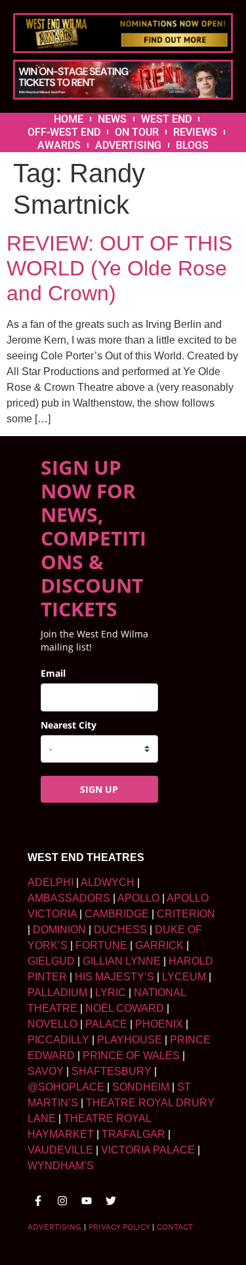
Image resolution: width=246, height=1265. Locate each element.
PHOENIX (159, 1024)
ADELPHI (50, 882)
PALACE (106, 1024)
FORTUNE (101, 945)
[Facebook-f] (38, 1200)
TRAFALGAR (133, 1134)
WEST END (166, 119)
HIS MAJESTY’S (114, 976)
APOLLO (138, 898)
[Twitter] (110, 1200)
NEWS (112, 119)
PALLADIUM (57, 992)
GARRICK (159, 945)
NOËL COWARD (124, 1008)
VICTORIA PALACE (148, 1149)
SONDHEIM (140, 1087)
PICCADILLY (58, 1039)
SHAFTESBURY (112, 1071)
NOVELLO (52, 1024)
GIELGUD (51, 961)
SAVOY (46, 1071)
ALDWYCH (107, 882)
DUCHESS (120, 929)
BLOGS (192, 145)
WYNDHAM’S (61, 1165)
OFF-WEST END (64, 132)
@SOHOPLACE (66, 1087)
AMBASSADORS (69, 898)
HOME (68, 119)
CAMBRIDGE (117, 913)
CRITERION (186, 913)
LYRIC (110, 992)
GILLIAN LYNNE (122, 961)
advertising (54, 1227)
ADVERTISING (128, 145)
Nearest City (68, 725)
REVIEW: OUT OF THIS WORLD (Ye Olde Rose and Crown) (119, 268)
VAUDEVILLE (60, 1149)
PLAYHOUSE (129, 1039)
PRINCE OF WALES (131, 1055)
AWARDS (59, 145)
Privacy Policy (119, 1227)
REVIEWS (195, 132)
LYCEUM (184, 976)
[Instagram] (62, 1200)
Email (53, 673)
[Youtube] (86, 1200)
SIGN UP (99, 789)
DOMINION (59, 929)
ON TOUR (137, 132)
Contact (175, 1227)
